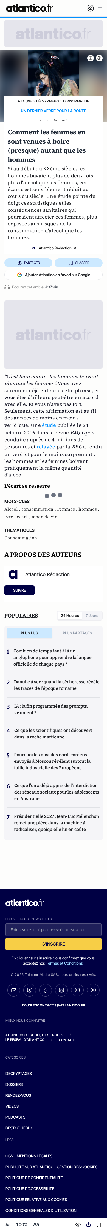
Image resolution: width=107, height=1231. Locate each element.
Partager (32, 263)
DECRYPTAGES (18, 1073)
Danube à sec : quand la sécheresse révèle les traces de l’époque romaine (57, 685)
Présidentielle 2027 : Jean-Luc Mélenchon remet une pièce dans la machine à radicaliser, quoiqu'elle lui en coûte (56, 823)
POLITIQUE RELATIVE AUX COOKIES (36, 1199)
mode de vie (44, 517)
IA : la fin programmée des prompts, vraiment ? (51, 709)
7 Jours (92, 615)
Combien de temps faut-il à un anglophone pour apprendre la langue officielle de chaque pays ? (52, 657)
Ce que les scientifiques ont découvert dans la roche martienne (53, 734)
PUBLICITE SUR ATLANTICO (29, 1166)
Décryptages (47, 101)
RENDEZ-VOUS (18, 1095)
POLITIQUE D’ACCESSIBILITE (29, 1188)
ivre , (10, 517)
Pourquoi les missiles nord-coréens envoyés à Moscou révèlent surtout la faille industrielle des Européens (52, 761)
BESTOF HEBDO (19, 1128)
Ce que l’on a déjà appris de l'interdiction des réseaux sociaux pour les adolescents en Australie (56, 792)
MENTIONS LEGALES (34, 1155)
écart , (24, 517)
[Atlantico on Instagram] (77, 990)
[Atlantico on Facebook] (45, 990)
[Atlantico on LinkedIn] (61, 990)
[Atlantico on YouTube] (93, 990)
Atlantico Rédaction (55, 248)
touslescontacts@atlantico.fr (53, 1005)
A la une (25, 101)
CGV (9, 1155)
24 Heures (70, 615)
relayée (46, 446)
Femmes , (67, 509)
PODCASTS (15, 1117)
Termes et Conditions (64, 963)
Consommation (76, 101)
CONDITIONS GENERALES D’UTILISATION (41, 1210)
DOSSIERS (14, 1084)
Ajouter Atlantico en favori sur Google (57, 274)
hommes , (88, 509)
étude (49, 425)
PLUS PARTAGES (77, 633)
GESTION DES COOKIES (77, 1166)
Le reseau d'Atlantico (24, 1040)
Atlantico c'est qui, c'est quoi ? (34, 1035)
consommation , (39, 509)
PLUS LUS (29, 633)
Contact (66, 1040)
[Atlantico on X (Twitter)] (29, 990)
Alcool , (12, 509)
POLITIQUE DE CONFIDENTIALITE (34, 1177)
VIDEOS (12, 1106)
